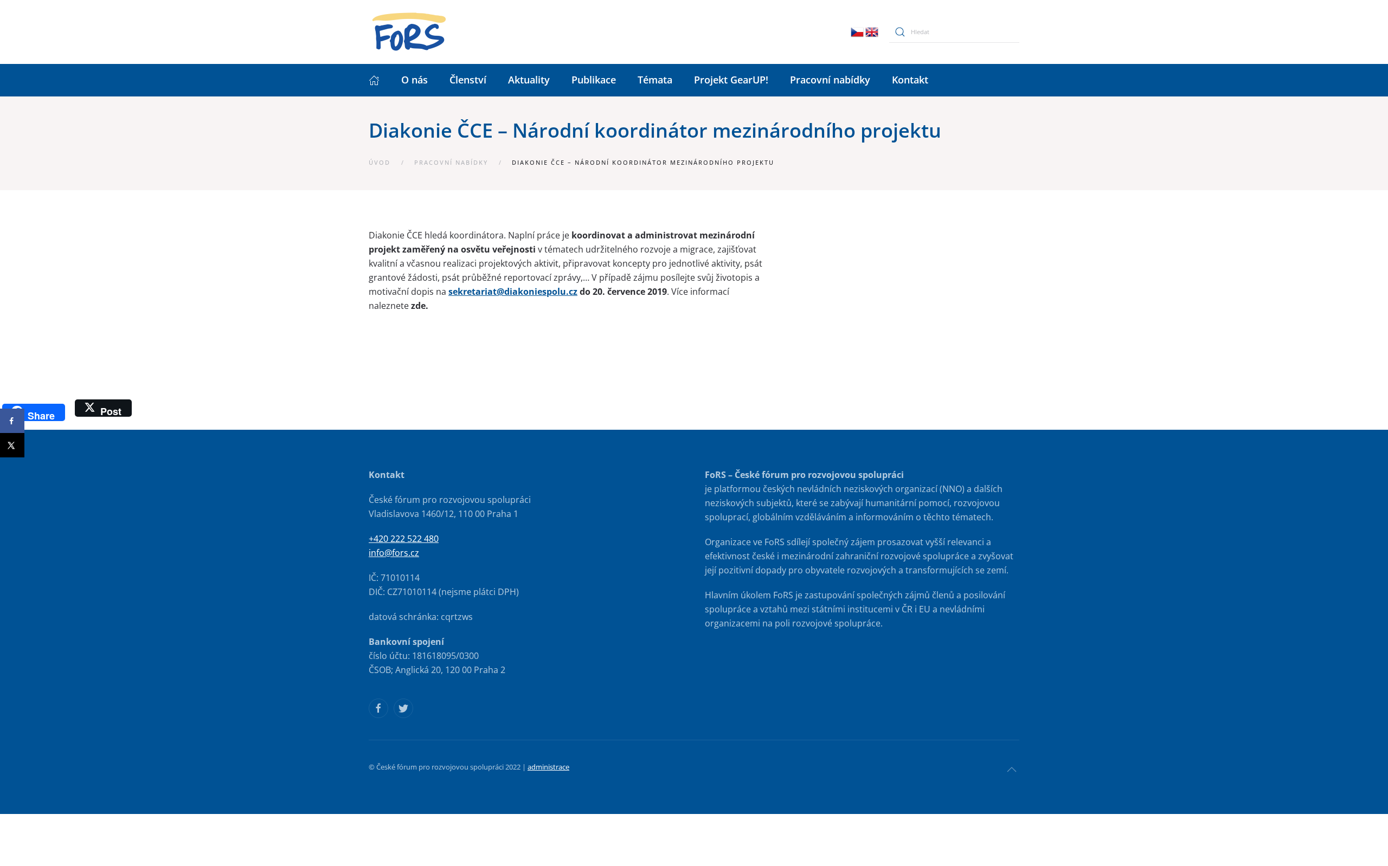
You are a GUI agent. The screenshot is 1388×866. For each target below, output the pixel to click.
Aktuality (529, 79)
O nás (414, 79)
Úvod (379, 162)
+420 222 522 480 (404, 539)
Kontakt (910, 79)
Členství (467, 79)
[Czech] (857, 31)
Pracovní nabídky (830, 79)
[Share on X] (12, 445)
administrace (548, 767)
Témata (655, 79)
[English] (871, 31)
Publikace (593, 79)
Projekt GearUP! (731, 79)
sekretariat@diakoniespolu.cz (512, 292)
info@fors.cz (394, 553)
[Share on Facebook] (12, 421)
